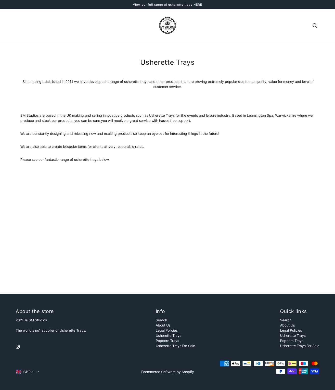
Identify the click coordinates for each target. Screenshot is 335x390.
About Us (163, 325)
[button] (27, 371)
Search (161, 320)
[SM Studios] (167, 25)
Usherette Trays (168, 335)
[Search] (314, 25)
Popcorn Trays (167, 341)
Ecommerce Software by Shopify (167, 372)
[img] (18, 346)
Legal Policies (167, 330)
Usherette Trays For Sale (175, 346)
